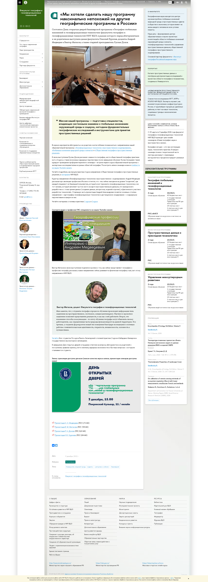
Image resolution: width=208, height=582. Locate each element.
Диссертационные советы (128, 513)
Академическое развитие (128, 520)
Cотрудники (24, 62)
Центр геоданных (26, 106)
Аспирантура (88, 524)
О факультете (24, 40)
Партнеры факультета (27, 65)
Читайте (55, 338)
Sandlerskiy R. (153, 330)
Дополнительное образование (95, 527)
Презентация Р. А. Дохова (64, 431)
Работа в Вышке (54, 555)
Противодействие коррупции (59, 531)
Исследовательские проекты (129, 506)
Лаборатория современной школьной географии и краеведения (29, 112)
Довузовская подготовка (93, 506)
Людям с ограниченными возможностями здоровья (64, 546)
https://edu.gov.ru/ (102, 563)
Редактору (184, 574)
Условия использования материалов (88, 574)
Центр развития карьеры (93, 531)
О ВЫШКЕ (53, 499)
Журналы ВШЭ (159, 520)
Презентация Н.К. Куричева (65, 435)
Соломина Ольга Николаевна (30, 237)
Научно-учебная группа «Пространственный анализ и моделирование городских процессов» (30, 164)
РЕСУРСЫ (158, 499)
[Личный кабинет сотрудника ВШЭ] (181, 2)
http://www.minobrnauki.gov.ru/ (60, 563)
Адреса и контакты (70, 574)
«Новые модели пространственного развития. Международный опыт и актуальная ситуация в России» (164, 92)
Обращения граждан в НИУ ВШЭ (60, 524)
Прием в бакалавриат (91, 513)
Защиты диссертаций (126, 517)
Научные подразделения (127, 502)
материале (66, 174)
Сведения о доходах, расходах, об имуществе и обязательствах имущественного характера (61, 536)
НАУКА (122, 499)
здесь (139, 578)
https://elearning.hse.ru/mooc (152, 563)
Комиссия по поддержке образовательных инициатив (30, 152)
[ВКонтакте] (53, 445)
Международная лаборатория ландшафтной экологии (29, 100)
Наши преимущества (27, 50)
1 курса (87, 201)
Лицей (86, 502)
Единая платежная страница (59, 551)
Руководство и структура (58, 506)
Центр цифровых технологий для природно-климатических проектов (29, 125)
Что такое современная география (28, 45)
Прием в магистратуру (92, 520)
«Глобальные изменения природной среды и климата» (72, 150)
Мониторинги (124, 509)
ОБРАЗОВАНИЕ (90, 499)
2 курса (95, 201)
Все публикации (154, 400)
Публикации (153, 318)
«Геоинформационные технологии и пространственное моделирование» (103, 148)
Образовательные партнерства (95, 538)
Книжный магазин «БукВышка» (164, 509)
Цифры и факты (54, 502)
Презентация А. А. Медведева (66, 423)
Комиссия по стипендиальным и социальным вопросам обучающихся (27, 144)
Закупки (52, 520)
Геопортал (152, 69)
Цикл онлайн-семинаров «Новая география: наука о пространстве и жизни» (163, 125)
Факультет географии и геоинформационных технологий (31, 13)
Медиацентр (158, 517)
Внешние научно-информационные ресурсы (134, 527)
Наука (22, 58)
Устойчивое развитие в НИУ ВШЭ (61, 509)
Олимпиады (88, 509)
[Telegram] (56, 445)
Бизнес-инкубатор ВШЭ (92, 534)
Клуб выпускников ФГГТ (28, 171)
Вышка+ (87, 517)
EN (173, 2)
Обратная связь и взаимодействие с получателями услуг (97, 543)
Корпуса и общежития (57, 517)
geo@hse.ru (28, 197)
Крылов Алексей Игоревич (29, 253)
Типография (158, 513)
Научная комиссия (26, 138)
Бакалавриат (24, 78)
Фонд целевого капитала (58, 527)
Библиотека (158, 502)
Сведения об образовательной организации (64, 542)
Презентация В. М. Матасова (66, 427)
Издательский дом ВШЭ (162, 506)
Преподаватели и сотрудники (60, 513)
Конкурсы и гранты (126, 524)
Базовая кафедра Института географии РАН (29, 118)
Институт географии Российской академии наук (164, 58)
